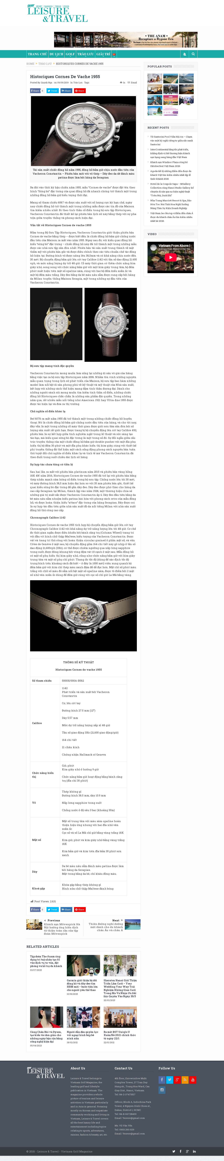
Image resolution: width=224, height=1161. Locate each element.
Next (115, 920)
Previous (54, 920)
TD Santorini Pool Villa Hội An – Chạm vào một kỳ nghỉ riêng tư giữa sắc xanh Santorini (171, 140)
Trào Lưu (77, 82)
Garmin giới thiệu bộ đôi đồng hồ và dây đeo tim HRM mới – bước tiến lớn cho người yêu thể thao (82, 985)
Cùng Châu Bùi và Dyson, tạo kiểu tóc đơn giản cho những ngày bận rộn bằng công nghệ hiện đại (46, 1036)
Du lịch (56, 54)
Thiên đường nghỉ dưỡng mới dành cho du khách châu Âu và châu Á (106, 927)
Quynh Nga (46, 82)
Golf (70, 54)
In (124, 82)
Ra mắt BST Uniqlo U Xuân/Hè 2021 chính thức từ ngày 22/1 (120, 1035)
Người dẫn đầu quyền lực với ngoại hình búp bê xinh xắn (82, 1035)
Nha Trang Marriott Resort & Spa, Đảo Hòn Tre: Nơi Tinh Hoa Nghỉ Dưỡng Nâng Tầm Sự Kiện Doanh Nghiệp (170, 204)
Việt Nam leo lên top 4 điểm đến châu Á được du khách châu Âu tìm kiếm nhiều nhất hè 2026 (171, 217)
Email (134, 82)
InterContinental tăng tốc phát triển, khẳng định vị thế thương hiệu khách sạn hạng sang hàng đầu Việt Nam (170, 153)
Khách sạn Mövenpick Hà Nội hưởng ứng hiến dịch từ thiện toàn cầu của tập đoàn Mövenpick (62, 928)
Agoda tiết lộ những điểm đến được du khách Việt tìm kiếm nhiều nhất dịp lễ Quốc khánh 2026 (170, 175)
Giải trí (103, 54)
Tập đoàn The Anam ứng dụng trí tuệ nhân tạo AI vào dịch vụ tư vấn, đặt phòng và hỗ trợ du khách (46, 961)
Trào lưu (85, 54)
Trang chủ (37, 54)
